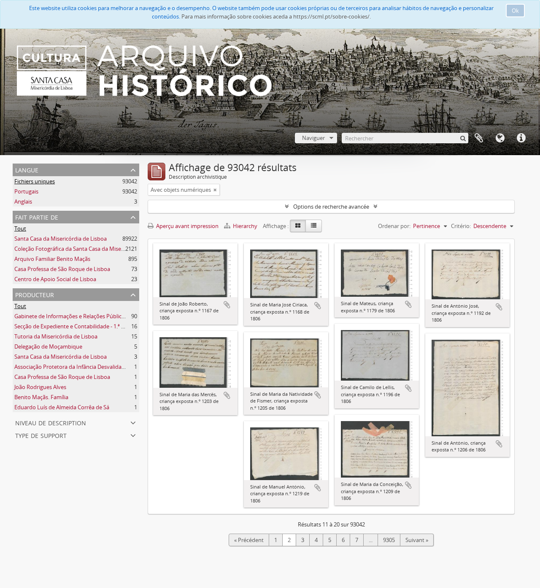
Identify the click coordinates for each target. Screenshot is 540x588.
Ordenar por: (394, 226)
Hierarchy (245, 226)
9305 (389, 540)
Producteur (34, 294)
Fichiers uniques (34, 181)
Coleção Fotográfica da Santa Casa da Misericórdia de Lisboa (89, 248)
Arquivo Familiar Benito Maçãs (52, 259)
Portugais (26, 191)
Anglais (23, 201)
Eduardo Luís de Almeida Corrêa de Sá (61, 407)
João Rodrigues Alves (40, 387)
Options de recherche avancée (331, 206)
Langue (499, 138)
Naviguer (313, 138)
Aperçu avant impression (187, 226)
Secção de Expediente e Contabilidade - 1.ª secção (76, 326)
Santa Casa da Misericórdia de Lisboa (60, 238)
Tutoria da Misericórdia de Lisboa (55, 336)
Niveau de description (50, 422)
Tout (20, 228)
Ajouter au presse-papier (227, 305)
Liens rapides (521, 138)
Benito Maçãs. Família (41, 397)
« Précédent (249, 540)
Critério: (461, 226)
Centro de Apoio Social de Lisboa (55, 279)
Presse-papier (478, 138)
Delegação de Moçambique (48, 346)
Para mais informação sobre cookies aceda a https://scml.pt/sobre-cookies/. (276, 16)
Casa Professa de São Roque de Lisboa (62, 269)
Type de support (41, 434)
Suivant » (416, 540)
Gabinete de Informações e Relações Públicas (70, 316)
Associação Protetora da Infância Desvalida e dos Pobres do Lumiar (98, 367)
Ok (515, 10)
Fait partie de (36, 216)
